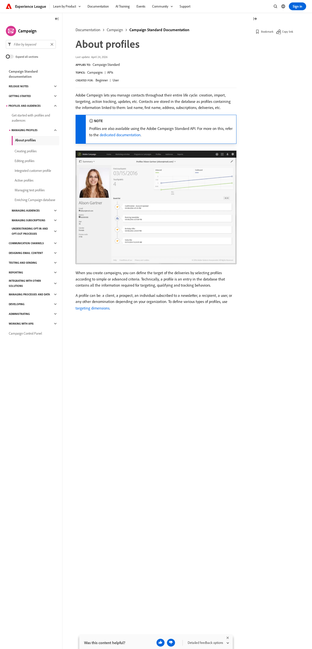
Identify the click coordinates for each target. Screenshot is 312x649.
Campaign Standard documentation (23, 74)
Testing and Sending (23, 262)
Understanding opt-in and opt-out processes (30, 231)
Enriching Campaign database (35, 200)
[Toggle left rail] (56, 19)
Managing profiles (24, 130)
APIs (110, 72)
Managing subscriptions (28, 220)
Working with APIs (21, 323)
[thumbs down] (171, 643)
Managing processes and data (29, 294)
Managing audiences (26, 210)
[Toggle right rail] (255, 19)
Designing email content (26, 253)
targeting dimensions (92, 308)
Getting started (20, 96)
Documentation (88, 29)
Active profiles (24, 180)
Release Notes (19, 86)
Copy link (287, 31)
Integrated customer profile (33, 170)
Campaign (115, 29)
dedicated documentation (120, 134)
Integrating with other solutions (25, 283)
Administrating (19, 314)
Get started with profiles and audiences (31, 118)
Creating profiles (26, 151)
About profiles (25, 140)
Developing (16, 304)
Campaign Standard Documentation (159, 29)
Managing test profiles (30, 190)
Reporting (16, 272)
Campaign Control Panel (25, 333)
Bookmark (267, 31)
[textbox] (31, 44)
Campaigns (95, 72)
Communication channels (26, 243)
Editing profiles (24, 161)
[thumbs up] (160, 643)
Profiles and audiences (25, 105)
